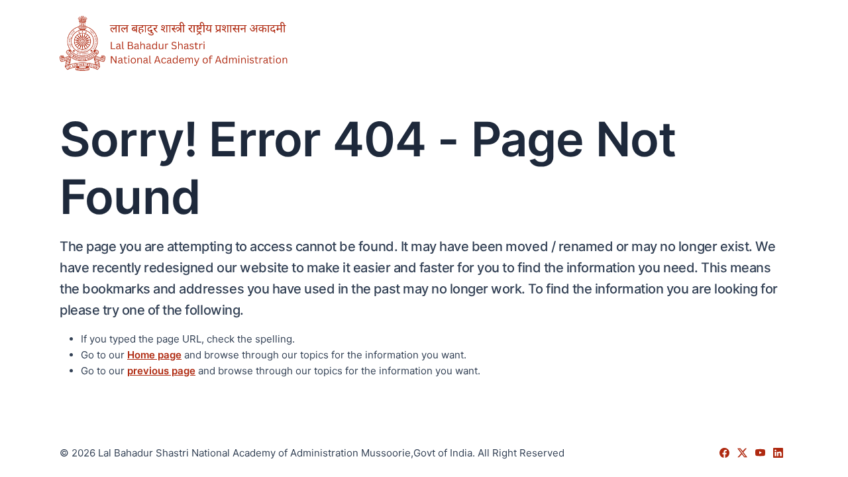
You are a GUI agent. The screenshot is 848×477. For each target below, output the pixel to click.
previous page (161, 370)
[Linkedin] (778, 453)
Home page (154, 354)
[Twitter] (743, 453)
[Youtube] (761, 453)
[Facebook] (725, 453)
